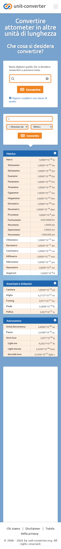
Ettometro (13, 203)
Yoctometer (14, 234)
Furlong (10, 300)
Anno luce (11, 337)
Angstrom (11, 272)
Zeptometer (14, 229)
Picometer (13, 214)
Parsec (9, 332)
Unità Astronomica (15, 326)
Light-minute (14, 348)
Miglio (9, 295)
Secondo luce (14, 354)
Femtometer (14, 219)
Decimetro (11, 245)
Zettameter (14, 170)
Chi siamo (13, 528)
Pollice (9, 311)
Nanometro (12, 267)
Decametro (13, 209)
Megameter (14, 198)
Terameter (13, 187)
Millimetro (11, 256)
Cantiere (10, 289)
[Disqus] (30, 414)
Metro (9, 159)
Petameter (13, 181)
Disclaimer (33, 528)
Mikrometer (12, 261)
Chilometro (12, 239)
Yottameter (14, 164)
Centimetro (12, 250)
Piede (9, 306)
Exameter (13, 175)
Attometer (13, 224)
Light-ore (12, 343)
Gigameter (13, 192)
